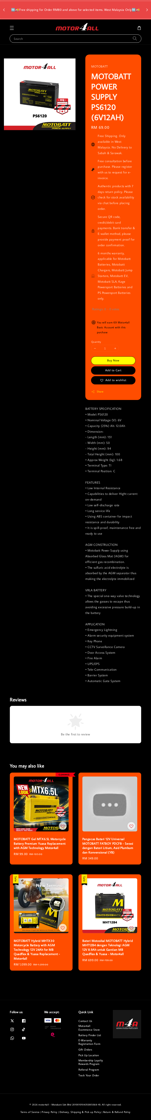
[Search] (135, 38)
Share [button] (100, 391)
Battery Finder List (89, 1035)
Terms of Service (30, 1112)
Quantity (96, 341)
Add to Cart (113, 370)
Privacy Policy (49, 1112)
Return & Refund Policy (117, 1112)
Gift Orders (85, 1049)
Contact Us (85, 1021)
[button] (11, 28)
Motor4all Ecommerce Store (89, 1027)
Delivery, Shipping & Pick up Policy (80, 1112)
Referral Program (88, 1069)
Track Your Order (88, 1075)
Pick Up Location (88, 1055)
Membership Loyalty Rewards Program (90, 1062)
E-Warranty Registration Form (89, 1042)
